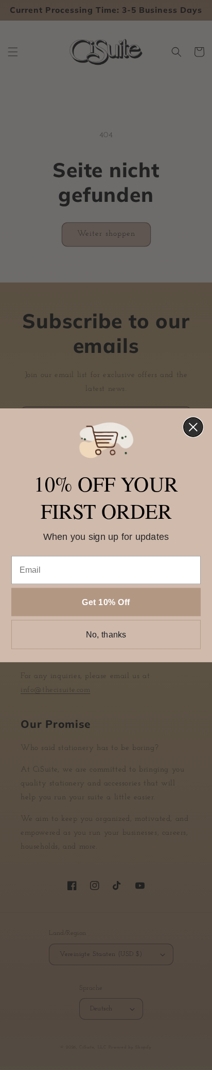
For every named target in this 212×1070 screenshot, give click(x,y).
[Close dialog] (193, 427)
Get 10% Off (106, 601)
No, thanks (106, 634)
